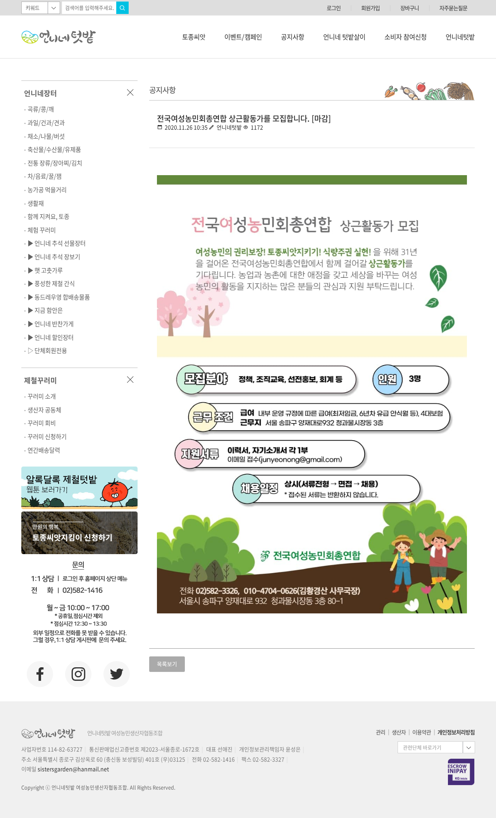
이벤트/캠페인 (243, 36)
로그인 (334, 8)
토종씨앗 (193, 36)
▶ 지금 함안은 (45, 310)
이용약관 (421, 732)
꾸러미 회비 (42, 422)
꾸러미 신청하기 (47, 436)
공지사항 (292, 36)
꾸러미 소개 (42, 396)
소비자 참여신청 (405, 36)
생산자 (399, 732)
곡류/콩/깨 (41, 109)
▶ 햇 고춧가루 (45, 270)
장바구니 (409, 8)
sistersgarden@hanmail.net (73, 769)
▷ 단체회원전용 (47, 350)
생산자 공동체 (44, 409)
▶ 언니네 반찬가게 (51, 323)
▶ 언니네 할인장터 (51, 337)
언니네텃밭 (460, 36)
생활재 (36, 203)
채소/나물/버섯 (46, 136)
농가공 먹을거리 (47, 189)
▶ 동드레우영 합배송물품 (59, 297)
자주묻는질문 (453, 8)
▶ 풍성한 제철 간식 (51, 283)
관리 (380, 732)
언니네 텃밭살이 (344, 36)
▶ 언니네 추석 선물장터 (57, 243)
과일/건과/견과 (46, 122)
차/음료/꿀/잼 (45, 176)
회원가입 (370, 8)
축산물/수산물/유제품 (54, 149)
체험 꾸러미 (42, 230)
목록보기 (167, 664)
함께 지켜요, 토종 (48, 216)
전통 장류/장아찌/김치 (55, 162)
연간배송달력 (44, 450)
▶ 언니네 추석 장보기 (54, 256)
